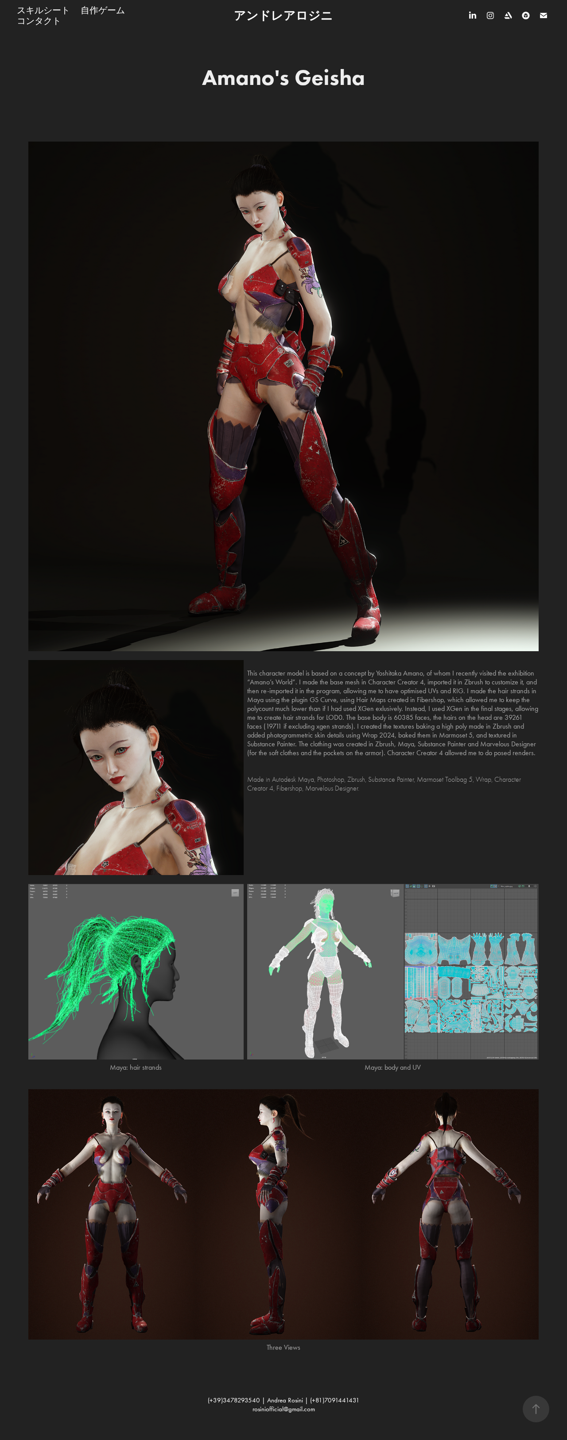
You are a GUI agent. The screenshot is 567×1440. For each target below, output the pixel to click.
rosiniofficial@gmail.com (283, 1409)
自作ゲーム (103, 10)
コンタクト (39, 20)
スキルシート (43, 10)
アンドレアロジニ (283, 15)
